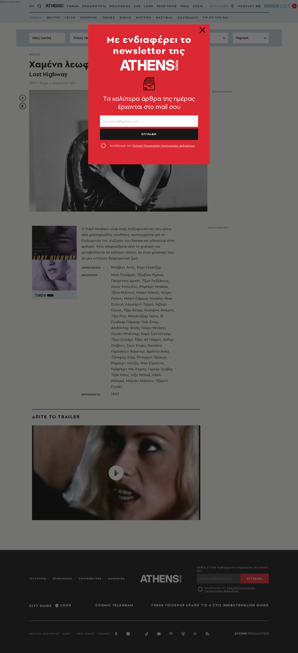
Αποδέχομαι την (152, 145)
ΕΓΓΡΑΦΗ (149, 134)
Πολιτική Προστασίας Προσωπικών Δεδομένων (163, 145)
